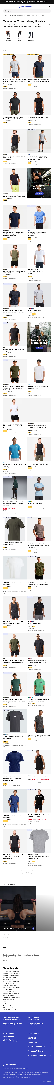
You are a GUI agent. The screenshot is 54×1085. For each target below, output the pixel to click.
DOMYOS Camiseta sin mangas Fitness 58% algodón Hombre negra (14, 622)
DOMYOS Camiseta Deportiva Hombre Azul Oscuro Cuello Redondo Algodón (39, 80)
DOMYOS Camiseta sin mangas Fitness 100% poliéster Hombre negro (14, 156)
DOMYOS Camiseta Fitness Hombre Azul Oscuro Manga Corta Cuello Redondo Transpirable (13, 234)
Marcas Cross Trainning (9, 1005)
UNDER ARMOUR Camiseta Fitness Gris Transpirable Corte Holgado (39, 736)
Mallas (19, 40)
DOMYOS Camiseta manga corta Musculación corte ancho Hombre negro (37, 662)
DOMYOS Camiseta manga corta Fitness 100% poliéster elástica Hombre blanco (14, 425)
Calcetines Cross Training (9, 991)
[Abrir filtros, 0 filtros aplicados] (5, 47)
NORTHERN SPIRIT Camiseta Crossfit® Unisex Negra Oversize (38, 815)
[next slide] (8, 936)
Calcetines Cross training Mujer (11, 981)
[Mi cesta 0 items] (49, 6)
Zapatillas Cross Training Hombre (11, 997)
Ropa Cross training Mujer (9, 983)
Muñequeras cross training (9, 1007)
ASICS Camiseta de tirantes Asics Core (39, 777)
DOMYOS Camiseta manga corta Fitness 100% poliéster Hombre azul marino (13, 312)
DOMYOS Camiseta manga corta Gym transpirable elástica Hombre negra (14, 350)
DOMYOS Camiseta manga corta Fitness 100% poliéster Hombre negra (14, 195)
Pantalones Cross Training (9, 985)
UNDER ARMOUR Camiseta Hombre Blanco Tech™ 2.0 (38, 387)
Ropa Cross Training (8, 989)
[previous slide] (4, 936)
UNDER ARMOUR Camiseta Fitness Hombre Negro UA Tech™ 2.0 (13, 118)
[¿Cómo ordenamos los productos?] (3, 51)
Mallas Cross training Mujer (10, 979)
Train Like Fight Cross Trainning (11, 1009)
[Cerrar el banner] (50, 2)
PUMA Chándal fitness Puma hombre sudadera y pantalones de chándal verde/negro (13, 503)
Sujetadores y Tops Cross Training (11, 987)
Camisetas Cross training (9, 977)
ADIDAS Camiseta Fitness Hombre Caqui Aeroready (13, 543)
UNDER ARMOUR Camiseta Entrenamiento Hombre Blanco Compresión (36, 271)
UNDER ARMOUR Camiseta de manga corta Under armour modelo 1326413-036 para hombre (38, 856)
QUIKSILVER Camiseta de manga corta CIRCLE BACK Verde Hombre (39, 700)
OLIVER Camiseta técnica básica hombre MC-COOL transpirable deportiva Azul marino (12, 778)
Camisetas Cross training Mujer (11, 971)
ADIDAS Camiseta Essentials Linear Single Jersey (13, 583)
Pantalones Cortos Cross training (11, 973)
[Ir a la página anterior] (21, 872)
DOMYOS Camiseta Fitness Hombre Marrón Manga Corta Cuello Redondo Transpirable (38, 545)
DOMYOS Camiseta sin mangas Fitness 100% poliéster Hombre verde (14, 272)
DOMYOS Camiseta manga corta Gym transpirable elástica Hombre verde (14, 661)
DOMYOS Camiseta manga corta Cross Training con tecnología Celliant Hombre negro (14, 856)
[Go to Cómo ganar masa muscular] (33, 928)
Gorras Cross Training (8, 999)
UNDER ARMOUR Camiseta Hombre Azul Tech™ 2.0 (14, 465)
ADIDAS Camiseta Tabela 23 (36, 503)
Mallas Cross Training (8, 995)
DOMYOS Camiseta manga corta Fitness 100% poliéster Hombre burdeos (37, 427)
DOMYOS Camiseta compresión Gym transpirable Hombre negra (38, 118)
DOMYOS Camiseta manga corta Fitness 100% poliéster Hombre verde (14, 700)
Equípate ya (39, 347)
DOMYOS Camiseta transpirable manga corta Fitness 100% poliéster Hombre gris (14, 81)
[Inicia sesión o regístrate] (46, 6)
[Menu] (4, 6)
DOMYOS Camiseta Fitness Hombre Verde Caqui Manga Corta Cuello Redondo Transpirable (13, 388)
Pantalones (8, 40)
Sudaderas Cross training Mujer (11, 993)
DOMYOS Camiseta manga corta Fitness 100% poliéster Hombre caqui (38, 583)
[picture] (15, 66)
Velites (4, 1001)
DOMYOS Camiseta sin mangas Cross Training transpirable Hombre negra (38, 463)
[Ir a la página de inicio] (25, 7)
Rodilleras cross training (9, 1003)
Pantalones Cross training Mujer (11, 975)
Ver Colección (39, 193)
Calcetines (31, 40)
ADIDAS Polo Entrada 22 (34, 310)
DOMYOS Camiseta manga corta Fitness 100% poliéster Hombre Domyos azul (37, 234)
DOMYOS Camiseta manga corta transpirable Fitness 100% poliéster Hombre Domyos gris (38, 157)
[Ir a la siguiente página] (32, 872)
